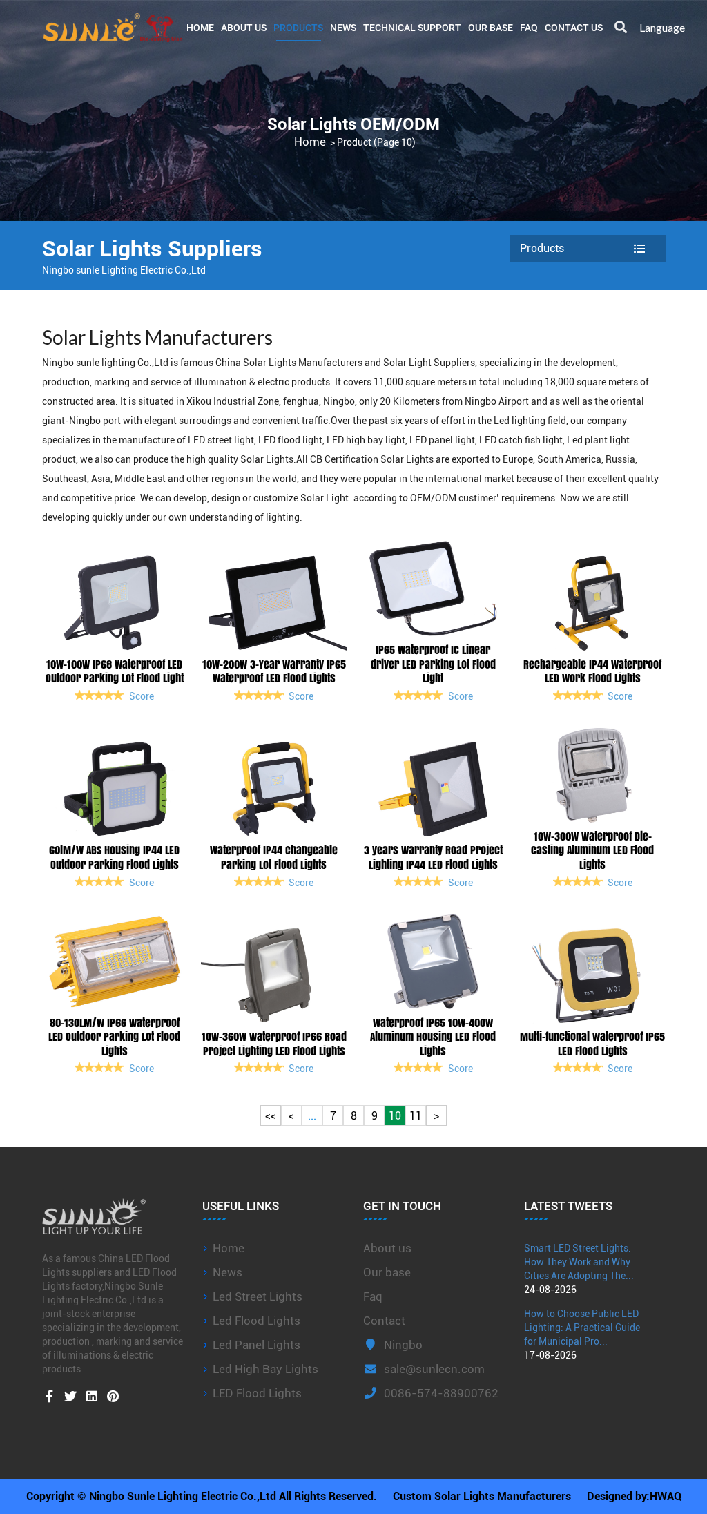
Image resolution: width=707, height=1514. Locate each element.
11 (415, 1115)
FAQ (529, 27)
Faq (372, 1296)
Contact (384, 1321)
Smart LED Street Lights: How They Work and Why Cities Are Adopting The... (579, 1262)
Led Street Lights (257, 1296)
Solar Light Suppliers (429, 362)
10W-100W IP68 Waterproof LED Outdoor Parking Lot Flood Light (115, 671)
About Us (244, 27)
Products (298, 27)
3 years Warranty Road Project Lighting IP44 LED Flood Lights (433, 857)
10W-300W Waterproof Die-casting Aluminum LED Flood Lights (592, 850)
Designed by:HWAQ (634, 1496)
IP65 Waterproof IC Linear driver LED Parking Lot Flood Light (433, 664)
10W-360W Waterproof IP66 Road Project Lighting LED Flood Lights (274, 1043)
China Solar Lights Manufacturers (288, 362)
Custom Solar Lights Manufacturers (482, 1496)
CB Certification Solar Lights (372, 459)
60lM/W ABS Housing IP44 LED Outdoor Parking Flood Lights (114, 857)
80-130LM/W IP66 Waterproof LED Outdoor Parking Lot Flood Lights (114, 1037)
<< (270, 1115)
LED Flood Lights (257, 1393)
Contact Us (574, 27)
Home (200, 27)
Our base (490, 27)
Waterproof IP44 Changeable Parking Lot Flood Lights (274, 857)
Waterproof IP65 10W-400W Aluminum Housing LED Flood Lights (433, 1037)
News (343, 27)
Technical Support (412, 27)
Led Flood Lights (256, 1321)
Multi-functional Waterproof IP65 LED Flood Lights (592, 1043)
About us (387, 1248)
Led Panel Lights (256, 1345)
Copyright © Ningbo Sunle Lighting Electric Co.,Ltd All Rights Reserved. (201, 1496)
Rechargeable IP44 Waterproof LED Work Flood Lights (592, 671)
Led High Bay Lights (265, 1369)
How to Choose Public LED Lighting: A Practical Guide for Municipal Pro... (582, 1327)
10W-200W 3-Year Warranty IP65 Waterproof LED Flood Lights (274, 671)
